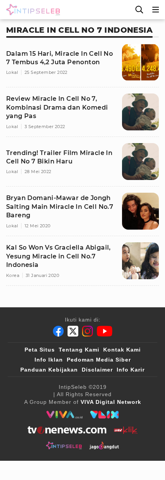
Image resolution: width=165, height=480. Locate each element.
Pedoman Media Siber (99, 360)
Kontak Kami (122, 350)
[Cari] (139, 9)
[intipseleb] (64, 445)
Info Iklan (49, 360)
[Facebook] (58, 331)
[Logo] (31, 9)
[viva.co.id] (64, 414)
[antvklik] (125, 430)
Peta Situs (40, 350)
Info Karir (131, 370)
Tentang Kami (79, 350)
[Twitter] (73, 331)
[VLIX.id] (104, 414)
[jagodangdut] (104, 445)
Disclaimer (97, 370)
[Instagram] (87, 331)
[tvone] (67, 430)
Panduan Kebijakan (49, 370)
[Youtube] (104, 331)
